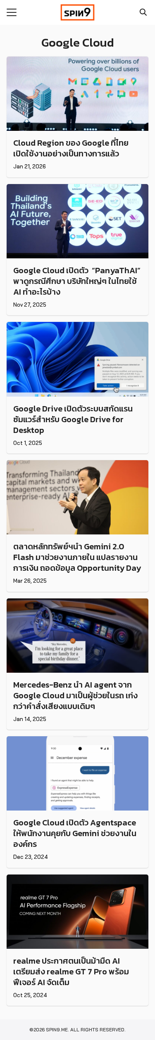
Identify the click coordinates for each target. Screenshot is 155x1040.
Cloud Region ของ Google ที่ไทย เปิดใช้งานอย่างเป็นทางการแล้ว (71, 148)
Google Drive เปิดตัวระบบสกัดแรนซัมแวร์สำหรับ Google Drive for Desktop (73, 419)
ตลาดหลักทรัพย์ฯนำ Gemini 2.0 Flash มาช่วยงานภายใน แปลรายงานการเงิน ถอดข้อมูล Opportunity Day (77, 557)
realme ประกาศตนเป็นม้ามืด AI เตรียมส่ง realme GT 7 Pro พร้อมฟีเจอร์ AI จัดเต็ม (71, 971)
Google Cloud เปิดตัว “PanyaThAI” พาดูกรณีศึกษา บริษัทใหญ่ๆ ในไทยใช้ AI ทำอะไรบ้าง (77, 281)
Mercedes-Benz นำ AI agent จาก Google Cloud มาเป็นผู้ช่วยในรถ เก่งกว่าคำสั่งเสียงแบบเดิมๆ (75, 695)
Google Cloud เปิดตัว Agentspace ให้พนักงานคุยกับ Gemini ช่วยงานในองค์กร (74, 833)
